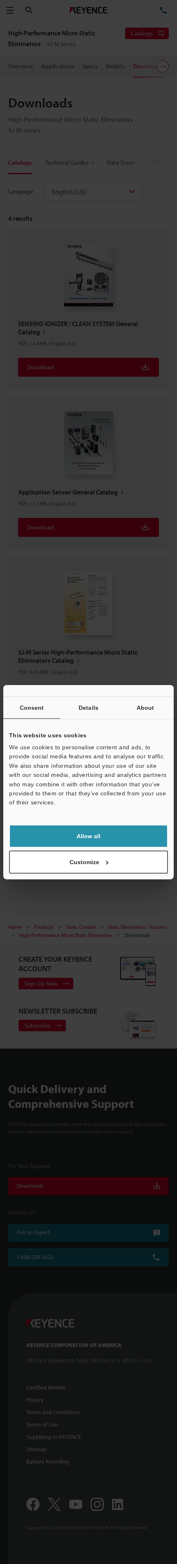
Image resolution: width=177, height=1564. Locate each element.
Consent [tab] (32, 707)
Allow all (88, 836)
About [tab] (145, 707)
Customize (84, 862)
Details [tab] (88, 707)
